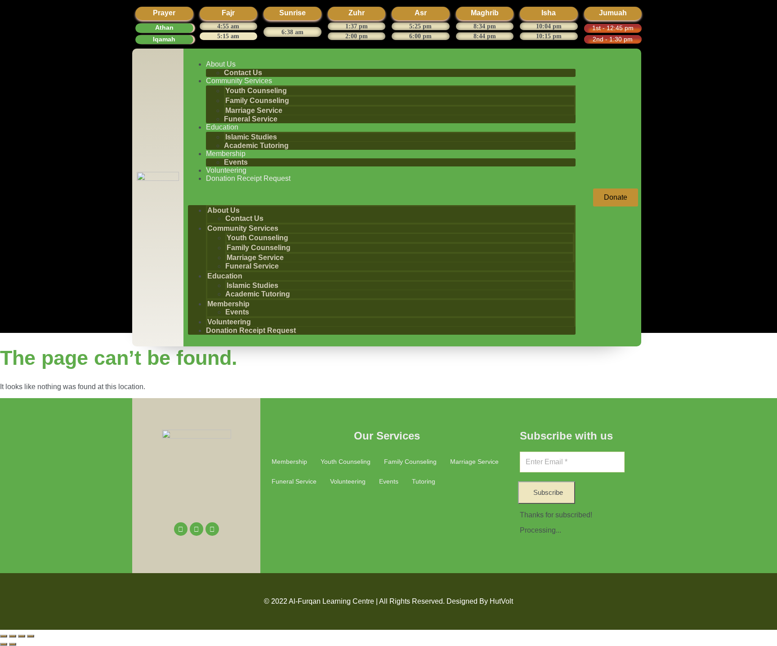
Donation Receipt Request (248, 178)
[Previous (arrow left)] (3, 644)
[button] (382, 194)
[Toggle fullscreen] (12, 636)
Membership (226, 153)
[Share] (21, 636)
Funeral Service (250, 119)
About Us (221, 64)
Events (236, 162)
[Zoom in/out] (3, 636)
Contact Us (243, 72)
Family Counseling (257, 100)
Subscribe (548, 492)
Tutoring (423, 481)
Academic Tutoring (256, 145)
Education (222, 127)
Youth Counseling (256, 90)
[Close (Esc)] (30, 636)
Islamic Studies (251, 137)
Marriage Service (253, 110)
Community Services (239, 81)
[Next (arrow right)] (12, 644)
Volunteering (226, 170)
